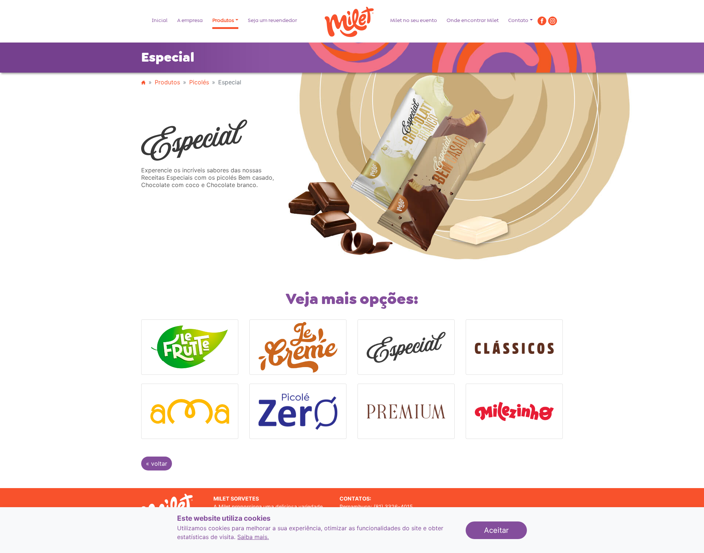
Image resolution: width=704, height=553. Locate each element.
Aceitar (505, 530)
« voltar (156, 463)
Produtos (223, 20)
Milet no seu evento (413, 20)
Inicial (160, 20)
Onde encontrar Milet (473, 20)
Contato (518, 20)
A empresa (190, 20)
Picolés (199, 82)
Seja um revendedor (272, 20)
